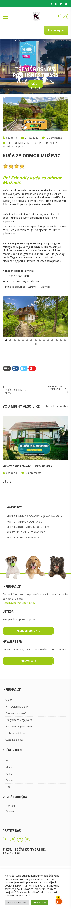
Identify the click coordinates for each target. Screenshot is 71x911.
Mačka (9, 767)
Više (34, 84)
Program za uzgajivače (18, 720)
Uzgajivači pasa (14, 739)
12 (52, 340)
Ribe (8, 787)
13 (57, 340)
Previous (9, 316)
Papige (9, 780)
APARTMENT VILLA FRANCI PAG (26, 532)
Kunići (8, 773)
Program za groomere (18, 726)
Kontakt (10, 805)
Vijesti (8, 700)
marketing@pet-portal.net (20, 602)
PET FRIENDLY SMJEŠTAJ (22, 143)
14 (61, 340)
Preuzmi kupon (27, 630)
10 (44, 340)
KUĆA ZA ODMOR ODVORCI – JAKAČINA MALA (27, 466)
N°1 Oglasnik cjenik (16, 706)
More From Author (57, 406)
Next (62, 316)
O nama (10, 811)
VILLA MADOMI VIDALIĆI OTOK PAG (28, 527)
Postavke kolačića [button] (17, 902)
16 (36, 344)
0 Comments (54, 137)
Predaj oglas (56, 30)
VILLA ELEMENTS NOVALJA (23, 537)
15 (65, 340)
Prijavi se (27, 661)
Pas (7, 760)
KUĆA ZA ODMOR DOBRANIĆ (24, 521)
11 (48, 340)
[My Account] (58, 16)
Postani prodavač (15, 713)
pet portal (11, 137)
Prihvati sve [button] (39, 902)
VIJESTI (20, 146)
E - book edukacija (16, 733)
